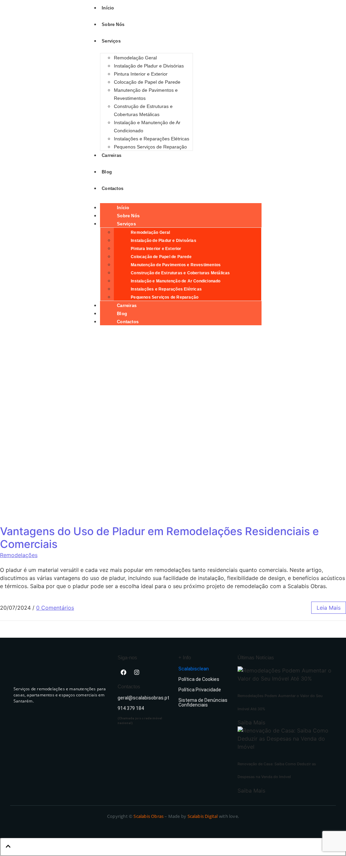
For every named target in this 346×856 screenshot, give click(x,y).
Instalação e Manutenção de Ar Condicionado (175, 281)
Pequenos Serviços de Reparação (150, 146)
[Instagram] (136, 672)
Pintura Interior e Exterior (141, 74)
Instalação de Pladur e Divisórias (149, 65)
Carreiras (127, 305)
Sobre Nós (128, 215)
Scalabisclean (193, 668)
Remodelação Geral (135, 57)
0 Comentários (55, 607)
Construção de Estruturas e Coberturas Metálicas (180, 273)
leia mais (329, 607)
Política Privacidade (199, 689)
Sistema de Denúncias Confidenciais (202, 702)
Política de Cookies (198, 679)
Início (123, 207)
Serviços (126, 223)
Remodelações (19, 555)
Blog (122, 313)
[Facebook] (123, 672)
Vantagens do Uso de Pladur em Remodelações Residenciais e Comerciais (159, 538)
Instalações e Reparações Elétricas (151, 138)
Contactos (128, 321)
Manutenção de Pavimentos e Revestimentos (176, 265)
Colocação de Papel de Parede (147, 82)
